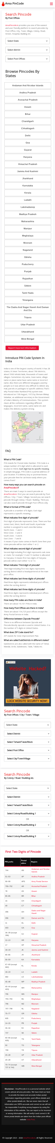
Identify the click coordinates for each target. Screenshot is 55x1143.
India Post (31, 1119)
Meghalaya (27, 236)
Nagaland (28, 250)
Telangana (27, 300)
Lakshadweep (28, 207)
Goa (28, 143)
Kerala (27, 193)
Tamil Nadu (28, 293)
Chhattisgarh (27, 128)
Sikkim (27, 286)
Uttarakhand (27, 332)
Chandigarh (28, 121)
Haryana (27, 157)
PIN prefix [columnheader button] (9, 862)
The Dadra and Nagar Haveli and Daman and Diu (28, 308)
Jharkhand (27, 178)
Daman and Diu (37, 918)
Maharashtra (27, 221)
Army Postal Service (39, 881)
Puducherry (28, 264)
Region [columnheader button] (34, 862)
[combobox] (27, 733)
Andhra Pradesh (27, 93)
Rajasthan (28, 279)
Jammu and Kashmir (27, 171)
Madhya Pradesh (27, 214)
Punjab (27, 271)
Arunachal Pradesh (28, 100)
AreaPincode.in (11, 25)
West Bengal (27, 339)
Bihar (28, 114)
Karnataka (28, 186)
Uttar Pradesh (28, 325)
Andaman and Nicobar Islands (27, 85)
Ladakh (28, 200)
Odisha (27, 257)
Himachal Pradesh (27, 164)
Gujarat (28, 150)
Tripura (27, 317)
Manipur (28, 228)
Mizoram (27, 243)
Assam (27, 107)
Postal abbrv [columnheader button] (24, 861)
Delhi (28, 135)
